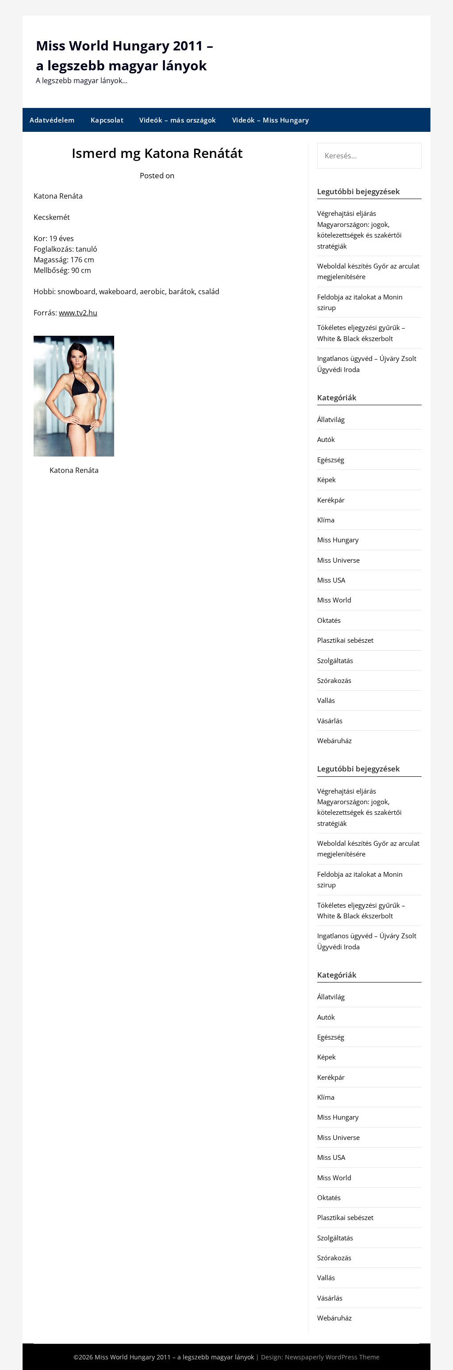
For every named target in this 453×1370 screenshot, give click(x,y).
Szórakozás (334, 680)
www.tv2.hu (78, 313)
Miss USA (331, 580)
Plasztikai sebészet (345, 640)
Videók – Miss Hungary (270, 119)
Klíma (325, 519)
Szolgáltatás (335, 660)
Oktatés (329, 620)
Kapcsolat (107, 119)
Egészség (330, 459)
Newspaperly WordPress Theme (332, 1357)
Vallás (326, 700)
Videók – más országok (177, 119)
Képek (326, 479)
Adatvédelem (52, 119)
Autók (326, 439)
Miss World (334, 599)
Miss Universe (338, 560)
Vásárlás (329, 720)
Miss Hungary (338, 539)
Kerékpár (331, 499)
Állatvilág (331, 419)
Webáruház (334, 740)
